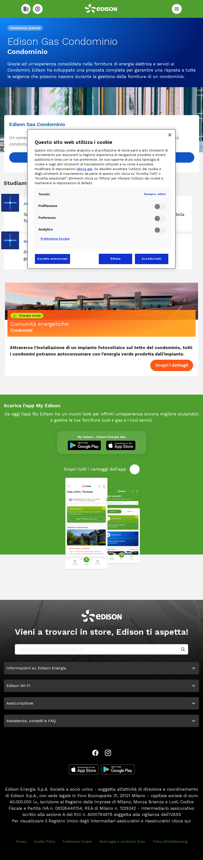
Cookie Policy (44, 841)
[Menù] (177, 9)
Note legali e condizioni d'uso (122, 841)
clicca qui (181, 820)
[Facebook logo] (95, 753)
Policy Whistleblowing (170, 841)
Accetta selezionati (52, 258)
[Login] (38, 9)
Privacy (21, 841)
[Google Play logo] (117, 769)
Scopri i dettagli (171, 365)
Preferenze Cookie (77, 841)
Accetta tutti (151, 258)
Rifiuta (115, 258)
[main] (101, 430)
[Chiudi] (169, 134)
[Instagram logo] (108, 753)
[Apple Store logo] (84, 769)
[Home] (25, 9)
